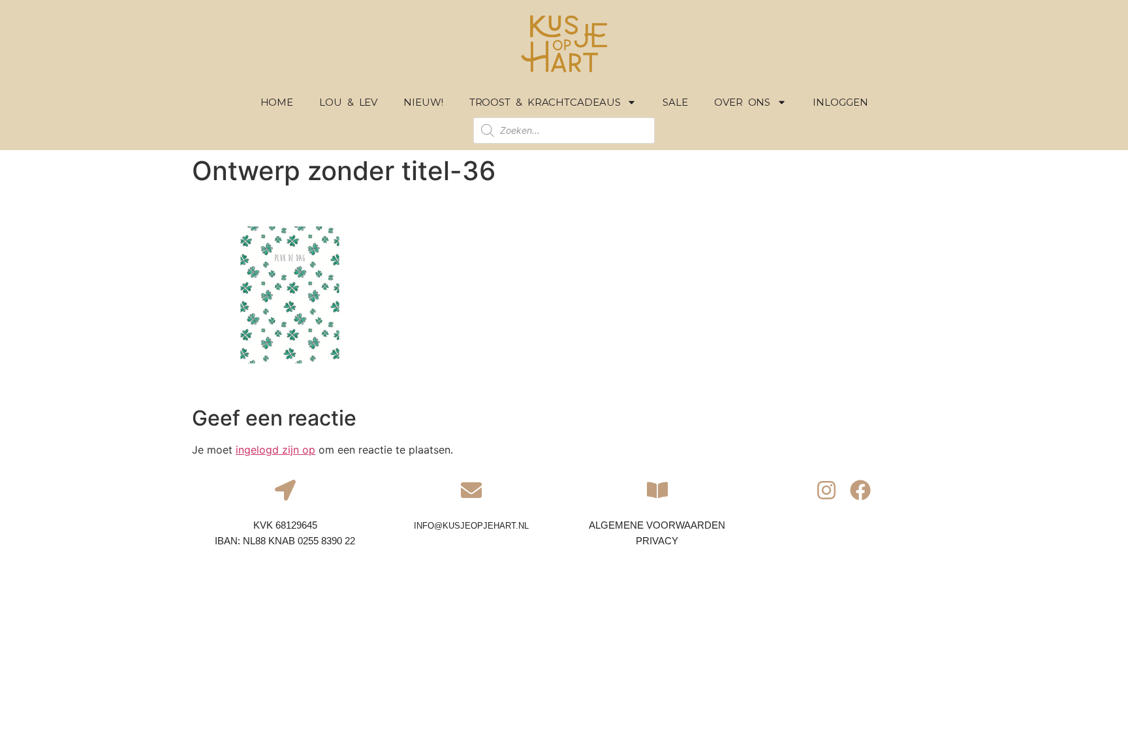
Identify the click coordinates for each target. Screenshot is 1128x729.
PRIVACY (657, 540)
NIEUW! (423, 102)
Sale (675, 102)
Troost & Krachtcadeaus (545, 102)
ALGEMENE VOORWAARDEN (657, 525)
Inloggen (840, 102)
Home (277, 102)
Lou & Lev (348, 102)
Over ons (742, 102)
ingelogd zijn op (275, 449)
